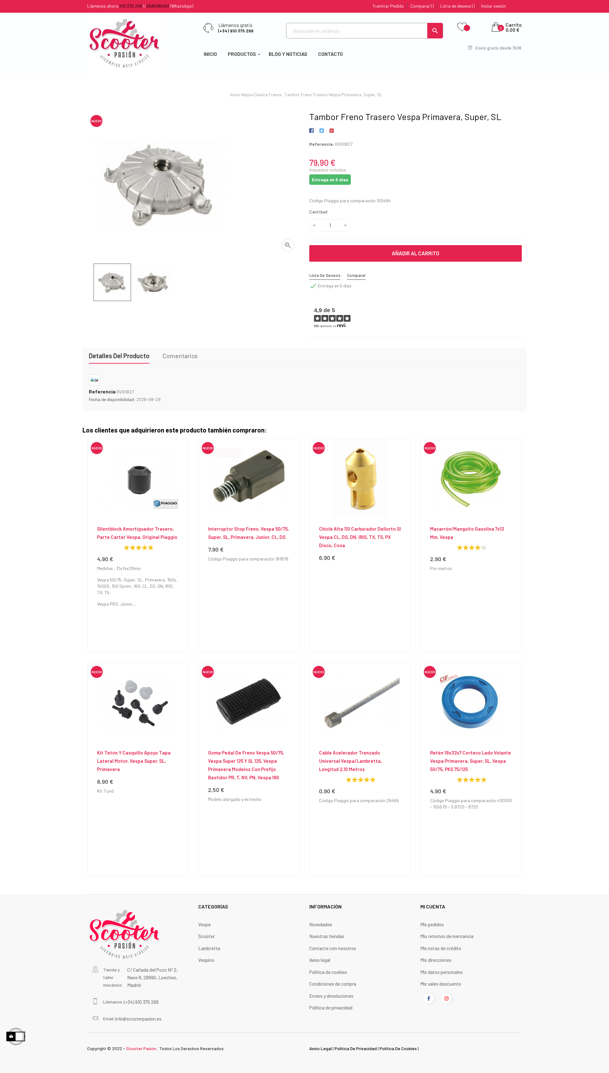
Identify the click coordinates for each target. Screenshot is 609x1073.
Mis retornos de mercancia (447, 936)
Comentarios (180, 355)
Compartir (312, 131)
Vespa (204, 924)
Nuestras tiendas (326, 936)
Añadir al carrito (415, 253)
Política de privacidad (330, 1007)
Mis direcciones (435, 960)
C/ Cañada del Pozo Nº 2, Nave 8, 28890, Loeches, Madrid (152, 977)
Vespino (206, 960)
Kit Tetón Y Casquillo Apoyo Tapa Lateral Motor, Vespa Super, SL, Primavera (134, 761)
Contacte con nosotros (332, 948)
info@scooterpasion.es (138, 1019)
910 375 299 (130, 6)
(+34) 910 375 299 (235, 30)
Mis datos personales (441, 972)
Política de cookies (328, 972)
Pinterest (331, 131)
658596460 (157, 6)
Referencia (102, 391)
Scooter (206, 936)
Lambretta (209, 948)
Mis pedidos (432, 924)
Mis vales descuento (440, 984)
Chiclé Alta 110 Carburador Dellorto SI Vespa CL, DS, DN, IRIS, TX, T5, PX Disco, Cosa (360, 537)
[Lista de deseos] (462, 27)
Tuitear (321, 131)
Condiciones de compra (332, 984)
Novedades (320, 924)
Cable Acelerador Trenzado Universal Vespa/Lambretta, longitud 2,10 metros (350, 761)
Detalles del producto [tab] (119, 355)
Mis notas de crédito (440, 948)
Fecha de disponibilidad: (112, 399)
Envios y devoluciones (331, 996)
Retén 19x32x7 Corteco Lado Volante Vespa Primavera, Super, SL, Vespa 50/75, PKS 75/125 (470, 761)
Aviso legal (319, 960)
